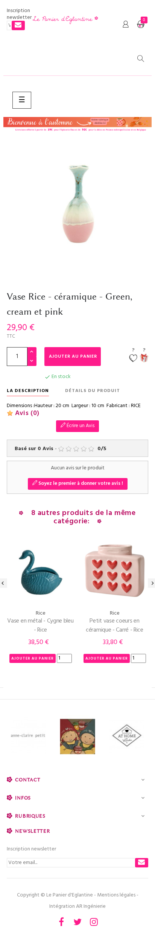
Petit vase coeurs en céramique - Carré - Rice (114, 626)
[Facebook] (61, 921)
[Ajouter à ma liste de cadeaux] (144, 358)
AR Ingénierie (91, 906)
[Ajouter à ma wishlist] (133, 358)
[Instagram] (93, 921)
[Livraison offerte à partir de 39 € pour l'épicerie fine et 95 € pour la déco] (77, 124)
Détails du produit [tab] (92, 391)
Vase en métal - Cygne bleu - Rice (40, 626)
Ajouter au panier (73, 356)
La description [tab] (28, 391)
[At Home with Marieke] (126, 736)
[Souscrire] (18, 25)
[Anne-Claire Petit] (28, 736)
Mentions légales (116, 895)
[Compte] (125, 25)
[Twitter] (77, 921)
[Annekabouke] (77, 736)
